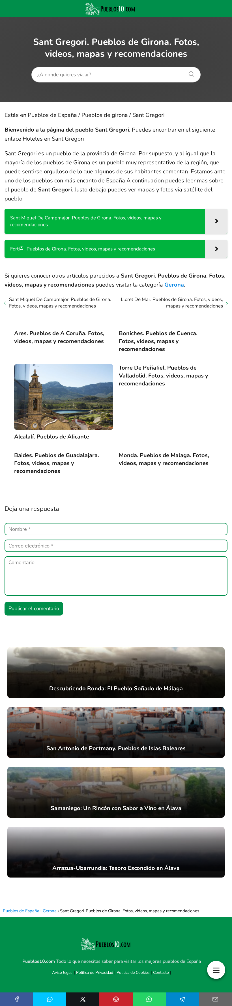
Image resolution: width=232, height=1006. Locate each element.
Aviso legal (62, 972)
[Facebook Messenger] (49, 999)
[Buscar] (189, 72)
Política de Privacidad (94, 972)
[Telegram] (182, 999)
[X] (82, 999)
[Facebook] (16, 999)
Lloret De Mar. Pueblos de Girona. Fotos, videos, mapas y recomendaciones (172, 302)
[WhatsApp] (149, 999)
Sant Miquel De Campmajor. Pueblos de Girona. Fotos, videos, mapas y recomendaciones (60, 302)
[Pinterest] (115, 999)
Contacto (161, 972)
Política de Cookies (133, 972)
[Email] (215, 999)
